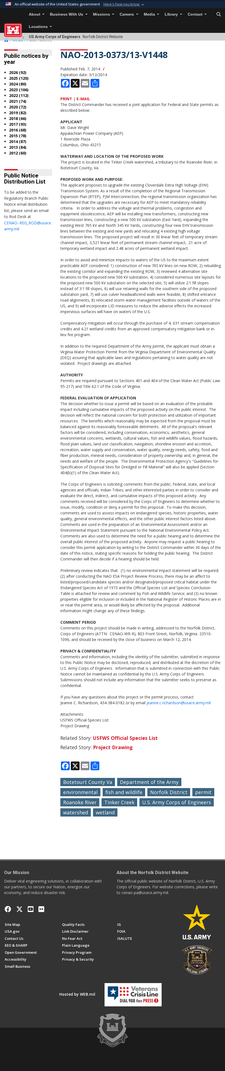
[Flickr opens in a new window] (41, 909)
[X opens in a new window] (19, 909)
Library (172, 14)
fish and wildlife (123, 792)
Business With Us (67, 14)
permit (203, 792)
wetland (105, 812)
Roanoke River (80, 802)
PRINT (66, 98)
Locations (39, 27)
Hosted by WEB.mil (77, 994)
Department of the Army (149, 782)
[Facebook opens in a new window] (8, 909)
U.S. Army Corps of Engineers (176, 802)
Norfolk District (168, 792)
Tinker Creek (119, 802)
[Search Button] (218, 14)
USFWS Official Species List (125, 738)
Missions (102, 14)
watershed (75, 812)
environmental (80, 792)
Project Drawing (113, 747)
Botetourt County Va (87, 782)
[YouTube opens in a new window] (30, 909)
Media (150, 14)
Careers (127, 14)
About (35, 14)
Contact (196, 14)
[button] (124, 4)
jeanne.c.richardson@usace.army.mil (179, 702)
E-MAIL (83, 98)
